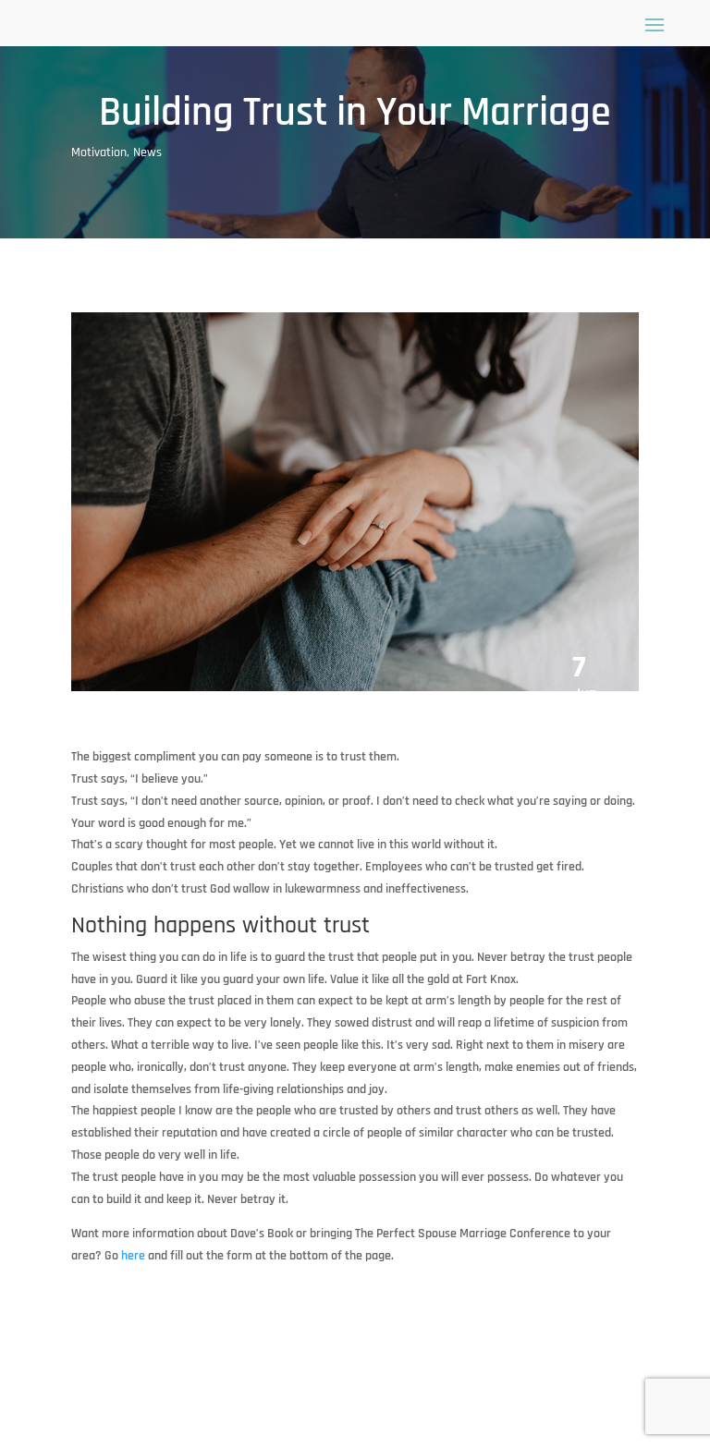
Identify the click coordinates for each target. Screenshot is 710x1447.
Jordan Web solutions (326, 1407)
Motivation (99, 152)
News (147, 152)
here (133, 1255)
